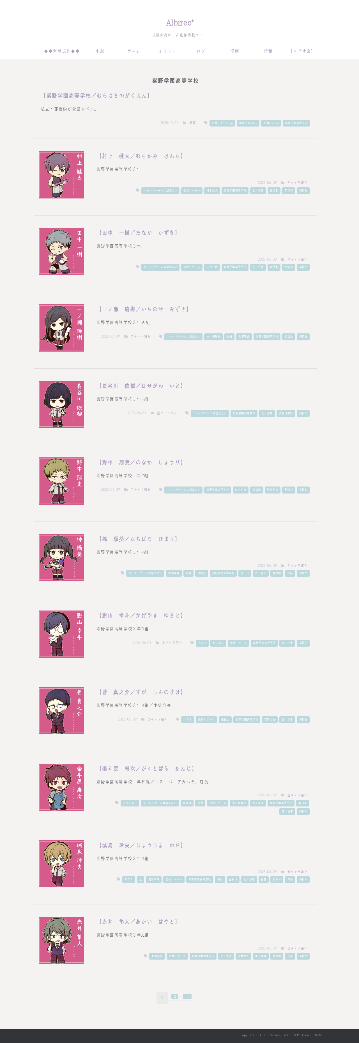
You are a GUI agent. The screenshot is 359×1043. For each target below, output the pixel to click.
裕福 (263, 879)
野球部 (288, 190)
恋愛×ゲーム (191, 190)
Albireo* (180, 22)
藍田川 (245, 573)
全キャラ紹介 (297, 183)
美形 (220, 879)
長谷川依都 (286, 413)
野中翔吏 (272, 489)
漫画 (234, 51)
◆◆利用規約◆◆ (62, 51)
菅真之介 (269, 719)
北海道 (187, 803)
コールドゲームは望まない (160, 190)
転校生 (277, 879)
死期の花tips (271, 123)
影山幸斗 (218, 642)
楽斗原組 (258, 803)
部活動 (274, 190)
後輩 (188, 573)
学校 (192, 123)
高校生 (303, 190)
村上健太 (212, 190)
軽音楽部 (260, 956)
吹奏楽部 (244, 336)
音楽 (290, 573)
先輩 (229, 336)
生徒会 (225, 719)
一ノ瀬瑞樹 (213, 336)
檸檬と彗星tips (248, 123)
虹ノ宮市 (258, 190)
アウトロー (130, 803)
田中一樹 (212, 266)
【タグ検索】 (301, 51)
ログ (200, 51)
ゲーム (133, 51)
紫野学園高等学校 (296, 123)
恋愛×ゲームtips (222, 123)
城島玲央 (153, 879)
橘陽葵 (201, 573)
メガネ (202, 642)
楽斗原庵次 (239, 803)
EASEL (320, 1035)
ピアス (129, 879)
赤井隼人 (243, 956)
